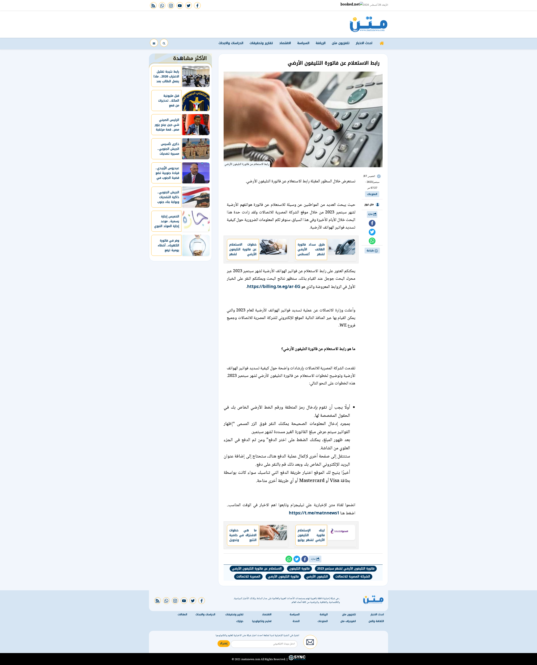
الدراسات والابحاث (231, 43)
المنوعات (372, 194)
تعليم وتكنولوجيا (261, 621)
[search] (164, 43)
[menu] (154, 43)
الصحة (296, 621)
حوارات (239, 621)
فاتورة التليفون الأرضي (283, 576)
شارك (370, 214)
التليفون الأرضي (317, 576)
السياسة (303, 43)
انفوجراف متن (348, 621)
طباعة (371, 250)
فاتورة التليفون (299, 568)
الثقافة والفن (376, 621)
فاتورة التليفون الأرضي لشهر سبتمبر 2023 (345, 568)
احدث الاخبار (364, 43)
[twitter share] (372, 232)
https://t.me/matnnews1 (314, 513)
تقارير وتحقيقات (261, 43)
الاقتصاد (285, 43)
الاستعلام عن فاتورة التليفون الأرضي (257, 568)
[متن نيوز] (368, 24)
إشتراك (223, 643)
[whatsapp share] (372, 241)
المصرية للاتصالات (248, 576)
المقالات (182, 614)
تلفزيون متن (340, 43)
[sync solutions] (296, 659)
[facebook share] (372, 223)
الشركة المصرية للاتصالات (352, 576)
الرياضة (321, 43)
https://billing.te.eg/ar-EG (273, 286)
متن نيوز (369, 204)
